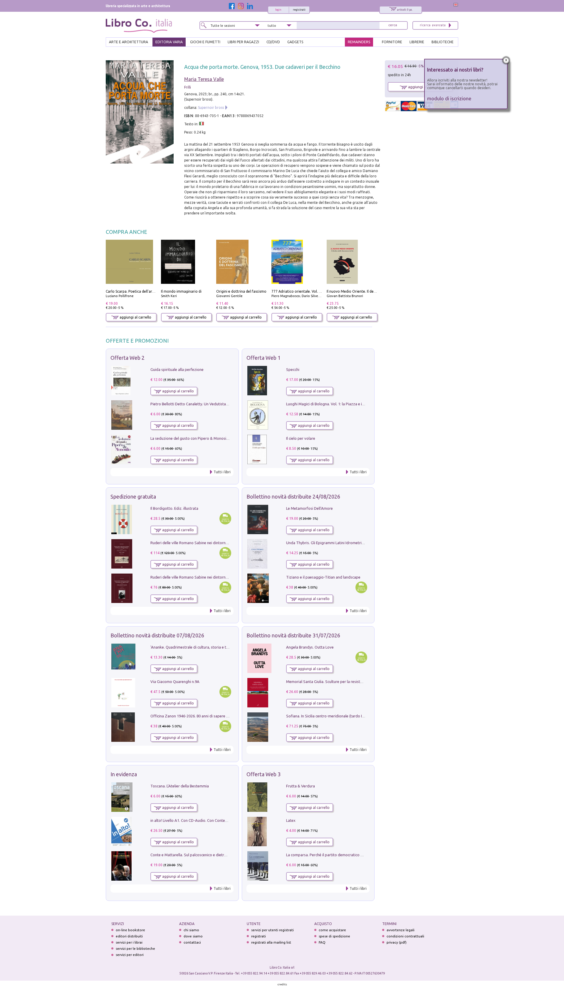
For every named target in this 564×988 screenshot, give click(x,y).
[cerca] (393, 25)
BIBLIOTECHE (443, 42)
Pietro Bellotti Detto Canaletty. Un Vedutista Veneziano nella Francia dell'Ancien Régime (225, 404)
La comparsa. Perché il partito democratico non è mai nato (336, 855)
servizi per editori (130, 955)
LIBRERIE (416, 42)
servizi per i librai (129, 942)
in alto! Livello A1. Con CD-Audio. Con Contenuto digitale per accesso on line (215, 820)
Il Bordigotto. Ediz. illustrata (174, 508)
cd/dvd (273, 42)
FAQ (322, 942)
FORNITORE (392, 42)
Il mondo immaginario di (181, 291)
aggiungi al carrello (135, 317)
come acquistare (332, 930)
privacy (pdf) (397, 942)
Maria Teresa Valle (204, 79)
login (278, 9)
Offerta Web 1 (263, 358)
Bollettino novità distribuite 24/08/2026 (293, 496)
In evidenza (123, 774)
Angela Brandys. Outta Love (310, 647)
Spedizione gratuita (133, 496)
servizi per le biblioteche (135, 948)
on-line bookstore (130, 930)
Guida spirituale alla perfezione (177, 369)
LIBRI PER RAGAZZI (243, 42)
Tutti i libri (222, 472)
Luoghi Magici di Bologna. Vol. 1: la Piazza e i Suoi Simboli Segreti (342, 404)
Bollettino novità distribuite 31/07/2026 (293, 635)
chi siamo (191, 930)
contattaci (192, 942)
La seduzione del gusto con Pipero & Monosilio (190, 438)
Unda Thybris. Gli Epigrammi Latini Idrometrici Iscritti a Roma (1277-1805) (348, 543)
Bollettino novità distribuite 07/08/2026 (157, 635)
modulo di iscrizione (449, 98)
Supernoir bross (211, 107)
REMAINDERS (359, 42)
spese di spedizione (334, 936)
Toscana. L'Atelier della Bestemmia (179, 786)
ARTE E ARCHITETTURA (128, 42)
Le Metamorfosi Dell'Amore (309, 508)
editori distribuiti (129, 936)
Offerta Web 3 (263, 774)
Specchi (292, 369)
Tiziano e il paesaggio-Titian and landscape (323, 577)
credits (282, 984)
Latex (291, 820)
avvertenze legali (400, 930)
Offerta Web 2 (127, 358)
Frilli (187, 87)
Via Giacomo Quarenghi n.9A (174, 681)
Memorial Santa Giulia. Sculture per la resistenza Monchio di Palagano (345, 681)
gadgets (295, 42)
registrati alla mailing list (271, 942)
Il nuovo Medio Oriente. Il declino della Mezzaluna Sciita (373, 291)
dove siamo (193, 936)
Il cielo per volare (300, 438)
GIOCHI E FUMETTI (205, 42)
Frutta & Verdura (300, 786)
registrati (299, 9)
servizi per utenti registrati (272, 930)
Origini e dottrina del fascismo (241, 291)
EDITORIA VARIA (169, 42)
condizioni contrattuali (405, 936)
